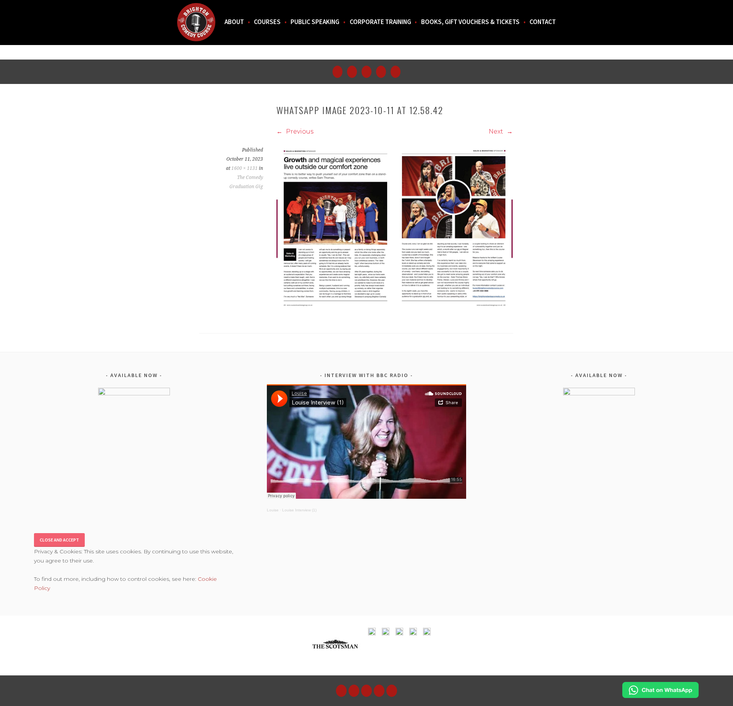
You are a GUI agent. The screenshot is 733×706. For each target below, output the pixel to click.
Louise (273, 510)
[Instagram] (352, 72)
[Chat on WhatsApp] (660, 696)
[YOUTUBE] (341, 691)
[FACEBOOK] (366, 691)
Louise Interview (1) (299, 510)
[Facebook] (366, 72)
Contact (543, 22)
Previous (298, 131)
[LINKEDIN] (391, 691)
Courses (267, 22)
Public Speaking (315, 22)
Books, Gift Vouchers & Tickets (470, 22)
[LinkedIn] (395, 72)
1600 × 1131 (244, 168)
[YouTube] (337, 72)
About (234, 22)
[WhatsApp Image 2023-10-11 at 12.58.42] (394, 310)
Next (497, 131)
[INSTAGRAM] (354, 691)
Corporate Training (380, 22)
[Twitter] (381, 72)
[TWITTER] (379, 691)
